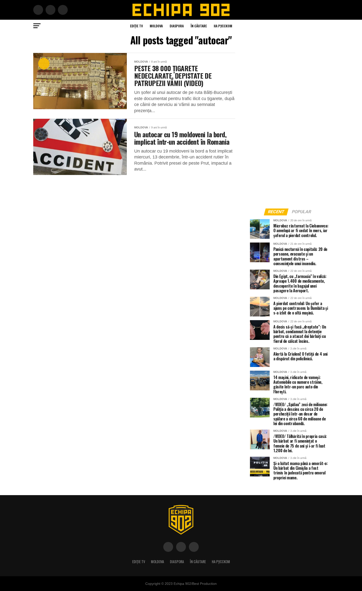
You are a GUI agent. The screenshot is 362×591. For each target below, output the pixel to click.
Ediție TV (136, 25)
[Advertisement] (287, 127)
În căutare (199, 25)
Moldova (156, 25)
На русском (223, 25)
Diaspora (177, 25)
